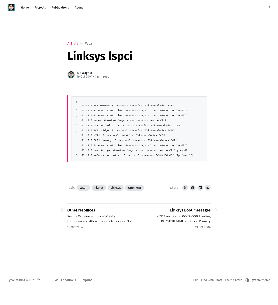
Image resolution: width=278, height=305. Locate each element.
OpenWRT (134, 187)
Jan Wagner (84, 73)
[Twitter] (185, 188)
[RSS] (38, 280)
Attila (238, 280)
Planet (98, 187)
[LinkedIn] (200, 188)
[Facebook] (193, 188)
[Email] (208, 188)
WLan (83, 187)
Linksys (115, 187)
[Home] (11, 7)
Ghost (218, 280)
